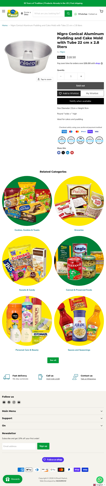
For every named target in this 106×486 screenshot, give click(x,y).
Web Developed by (53, 481)
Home (5, 25)
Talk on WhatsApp (88, 379)
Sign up (43, 446)
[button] (99, 485)
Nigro (62, 52)
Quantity (60, 70)
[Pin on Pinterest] (72, 152)
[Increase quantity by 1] (81, 76)
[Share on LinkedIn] (67, 152)
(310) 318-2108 (53, 379)
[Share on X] (63, 152)
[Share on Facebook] (58, 152)
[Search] (68, 13)
